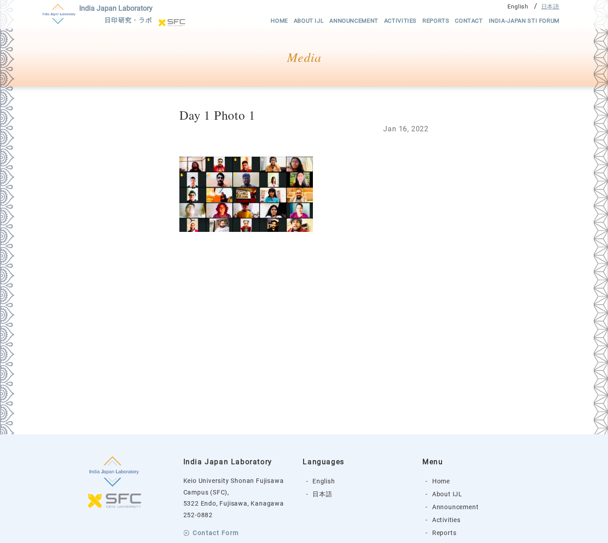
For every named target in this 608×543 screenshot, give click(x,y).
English (517, 6)
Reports (435, 20)
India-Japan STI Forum (524, 20)
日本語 (550, 6)
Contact (468, 20)
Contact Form (216, 533)
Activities (400, 20)
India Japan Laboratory (116, 14)
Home (279, 20)
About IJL (309, 20)
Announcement (353, 20)
